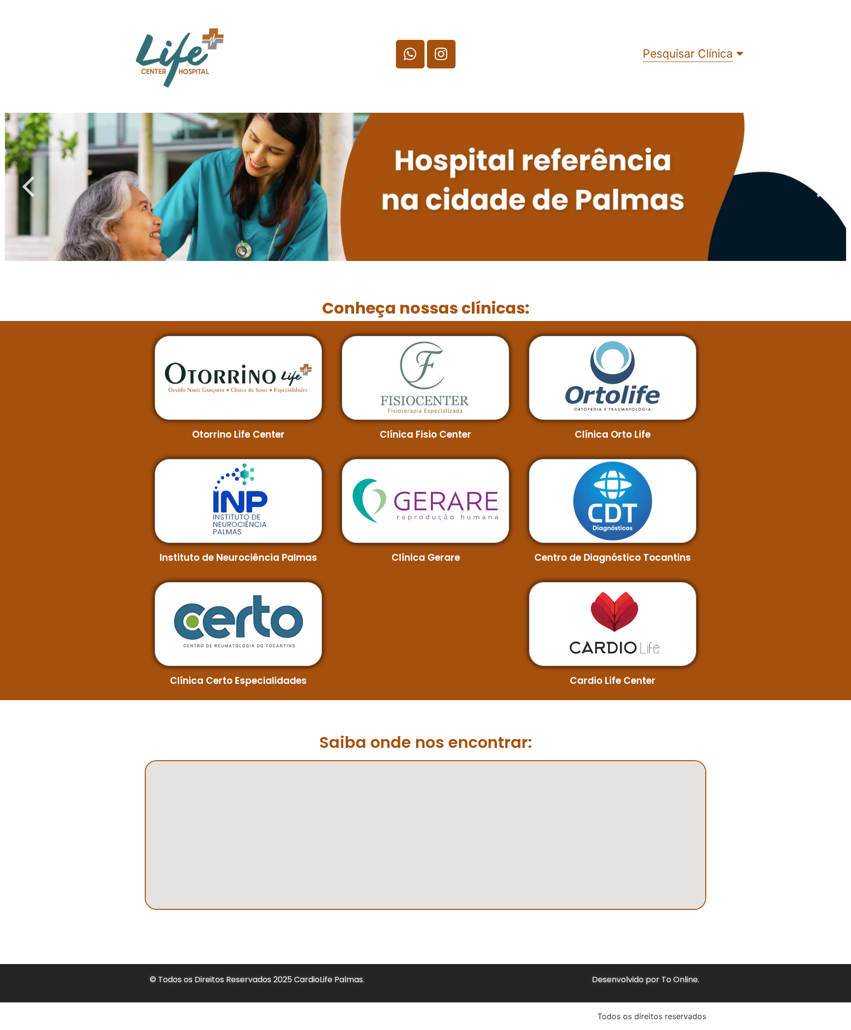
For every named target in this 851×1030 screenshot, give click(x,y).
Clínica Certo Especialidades (238, 680)
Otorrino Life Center (238, 434)
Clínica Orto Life (613, 434)
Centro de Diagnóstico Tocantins (612, 557)
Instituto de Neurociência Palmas (238, 557)
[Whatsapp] (410, 54)
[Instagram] (441, 54)
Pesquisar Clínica (688, 54)
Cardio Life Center (612, 680)
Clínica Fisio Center (425, 434)
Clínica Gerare (426, 557)
